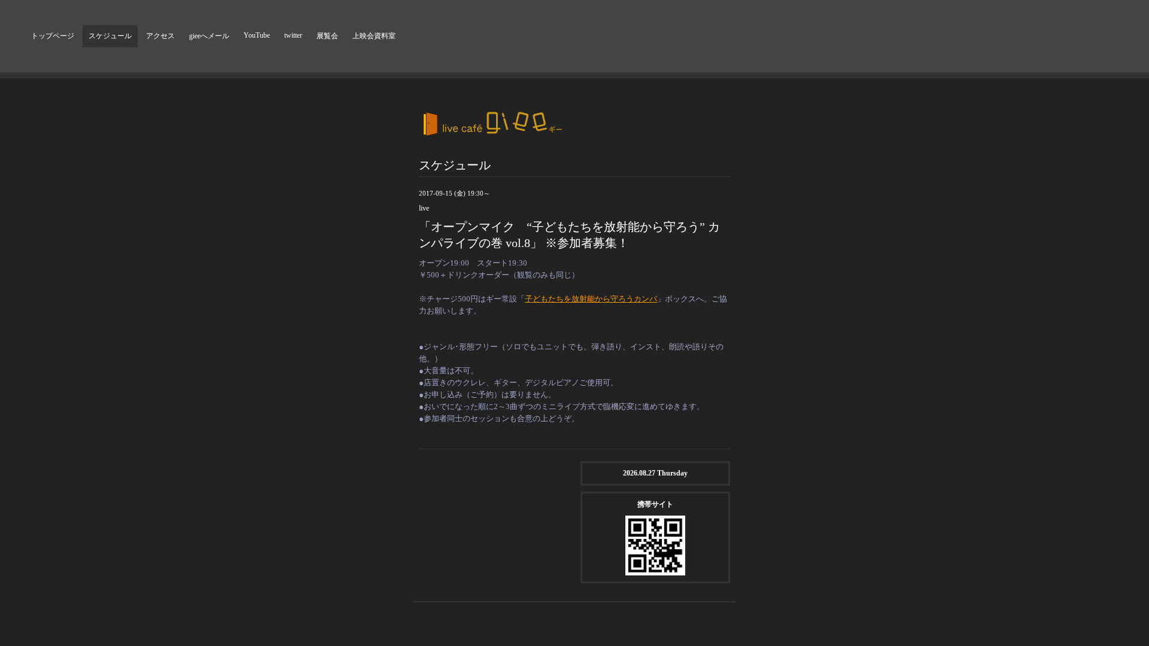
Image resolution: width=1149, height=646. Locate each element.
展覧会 (327, 36)
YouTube (257, 35)
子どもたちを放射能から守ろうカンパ (591, 298)
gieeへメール (209, 36)
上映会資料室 (374, 36)
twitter (293, 35)
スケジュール (110, 36)
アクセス (160, 36)
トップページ (52, 36)
